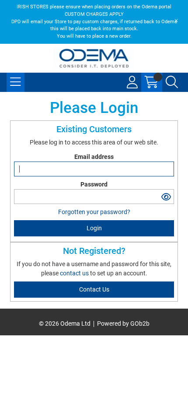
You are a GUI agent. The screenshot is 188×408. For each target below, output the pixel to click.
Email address (94, 156)
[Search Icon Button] (171, 82)
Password (94, 184)
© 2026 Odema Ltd (65, 323)
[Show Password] (166, 196)
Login (94, 228)
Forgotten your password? (94, 211)
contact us (75, 273)
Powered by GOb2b (123, 323)
